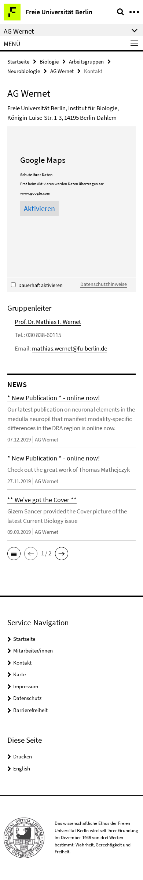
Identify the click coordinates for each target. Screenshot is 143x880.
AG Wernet (62, 71)
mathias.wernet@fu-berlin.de (69, 348)
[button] (14, 553)
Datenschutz (27, 698)
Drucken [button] (22, 756)
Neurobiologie (23, 71)
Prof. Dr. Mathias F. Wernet (48, 322)
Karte (19, 674)
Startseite (18, 61)
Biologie (49, 61)
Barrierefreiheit (30, 710)
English (21, 768)
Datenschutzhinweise (103, 284)
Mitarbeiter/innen (33, 650)
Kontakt (22, 662)
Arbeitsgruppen (86, 61)
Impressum (25, 686)
